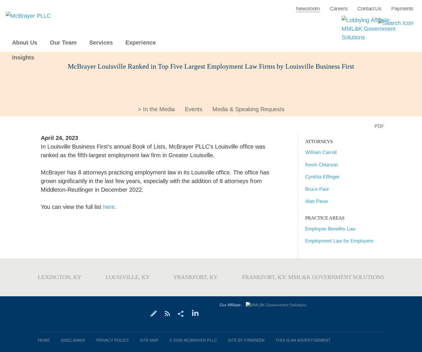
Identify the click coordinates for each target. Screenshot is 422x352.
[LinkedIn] (195, 313)
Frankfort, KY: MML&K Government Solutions (313, 277)
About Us (24, 42)
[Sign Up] (153, 313)
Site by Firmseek (246, 340)
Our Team (63, 42)
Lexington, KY (59, 277)
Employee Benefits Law (330, 229)
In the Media (159, 109)
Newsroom (308, 8)
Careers (338, 8)
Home (44, 340)
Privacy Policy (112, 340)
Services (101, 42)
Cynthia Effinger (322, 177)
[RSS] (167, 313)
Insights (23, 57)
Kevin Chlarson (321, 165)
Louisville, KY (128, 277)
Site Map (149, 340)
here (109, 207)
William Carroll (321, 152)
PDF (379, 126)
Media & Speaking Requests (248, 109)
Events (193, 109)
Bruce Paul (317, 189)
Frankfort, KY (196, 277)
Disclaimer (73, 340)
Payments (402, 8)
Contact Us (369, 8)
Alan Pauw (316, 201)
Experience (140, 42)
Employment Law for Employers (339, 241)
